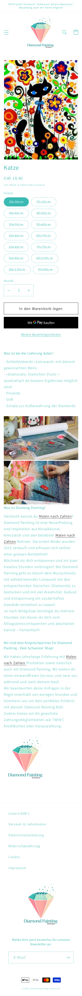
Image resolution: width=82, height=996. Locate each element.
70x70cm (43, 247)
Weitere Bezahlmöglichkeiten (41, 334)
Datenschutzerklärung (26, 835)
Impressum (17, 868)
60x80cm (16, 247)
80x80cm (16, 258)
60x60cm (16, 235)
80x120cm (17, 269)
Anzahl (8, 281)
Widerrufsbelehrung (24, 846)
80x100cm (44, 258)
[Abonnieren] (67, 957)
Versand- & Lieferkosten (27, 824)
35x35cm (43, 201)
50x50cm (16, 224)
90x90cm (45, 269)
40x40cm (16, 213)
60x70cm (43, 235)
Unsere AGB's (19, 813)
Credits (14, 857)
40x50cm (43, 213)
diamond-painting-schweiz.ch (45, 988)
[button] (6, 32)
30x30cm (16, 201)
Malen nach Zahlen (55, 516)
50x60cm (43, 224)
